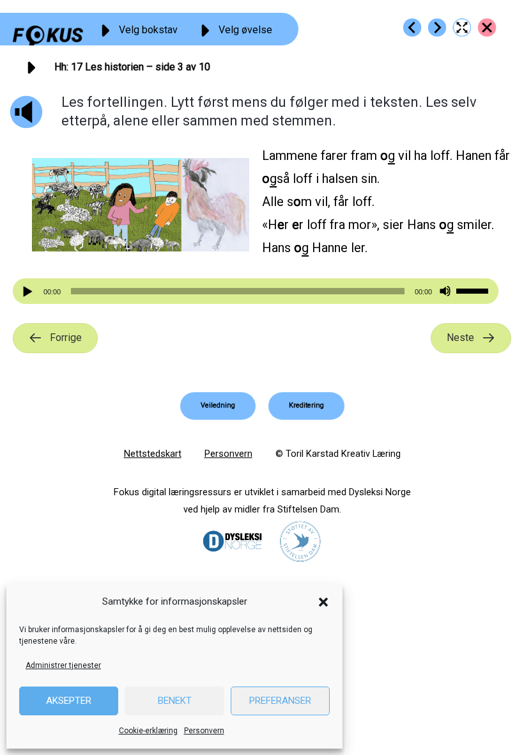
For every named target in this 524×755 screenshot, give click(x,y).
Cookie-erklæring (148, 730)
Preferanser (280, 700)
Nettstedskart (152, 453)
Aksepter (68, 700)
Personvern (204, 730)
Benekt (175, 700)
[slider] (474, 289)
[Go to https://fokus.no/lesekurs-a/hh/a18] (437, 27)
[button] (323, 602)
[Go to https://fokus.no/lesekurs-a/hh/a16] (412, 27)
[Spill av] (29, 291)
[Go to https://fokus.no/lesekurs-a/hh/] (487, 27)
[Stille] (445, 291)
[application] (255, 291)
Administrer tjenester (63, 665)
